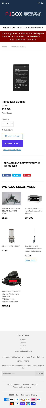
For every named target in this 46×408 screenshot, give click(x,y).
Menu (7, 3)
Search (23, 340)
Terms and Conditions (23, 351)
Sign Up (40, 373)
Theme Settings (37, 357)
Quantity (5, 119)
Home (4, 46)
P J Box (16, 395)
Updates (23, 345)
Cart (42, 3)
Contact (23, 342)
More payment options (12, 150)
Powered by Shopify (29, 395)
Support (23, 348)
